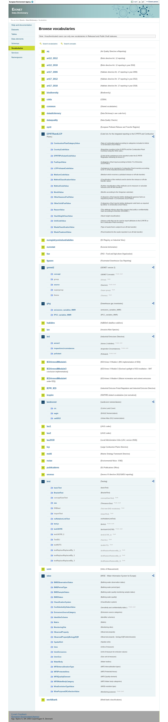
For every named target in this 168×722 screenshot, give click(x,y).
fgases (50, 261)
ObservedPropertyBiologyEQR (66, 637)
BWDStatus (58, 597)
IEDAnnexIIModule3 (56, 369)
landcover (52, 402)
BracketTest (58, 493)
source (56, 285)
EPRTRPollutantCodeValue (65, 156)
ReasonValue (59, 210)
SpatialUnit (58, 642)
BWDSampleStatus (61, 592)
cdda (49, 99)
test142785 (58, 529)
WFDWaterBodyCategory (64, 681)
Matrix (56, 622)
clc (55, 408)
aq (48, 51)
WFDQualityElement (62, 677)
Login (135, 1)
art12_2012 (52, 58)
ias (48, 330)
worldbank (52, 700)
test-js (56, 524)
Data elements (17, 39)
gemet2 (50, 267)
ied (48, 336)
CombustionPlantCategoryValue (67, 143)
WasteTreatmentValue (62, 232)
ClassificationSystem (62, 602)
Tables (14, 34)
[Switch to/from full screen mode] (143, 2)
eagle (56, 413)
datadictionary (54, 113)
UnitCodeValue (60, 221)
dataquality (52, 120)
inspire (50, 395)
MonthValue (59, 192)
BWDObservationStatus (63, 582)
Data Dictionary (31, 20)
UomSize (57, 657)
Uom (56, 647)
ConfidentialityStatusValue (64, 607)
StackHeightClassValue (63, 216)
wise (49, 576)
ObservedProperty (61, 632)
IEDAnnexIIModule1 (56, 362)
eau (55, 503)
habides (51, 323)
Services (15, 53)
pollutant (57, 354)
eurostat (51, 247)
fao (48, 254)
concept (57, 274)
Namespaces (16, 57)
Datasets (15, 30)
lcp (48, 447)
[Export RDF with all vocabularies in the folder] (153, 137)
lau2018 (50, 440)
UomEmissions (60, 652)
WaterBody (58, 662)
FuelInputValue (60, 162)
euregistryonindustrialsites (60, 240)
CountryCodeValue (61, 150)
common (51, 106)
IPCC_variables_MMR (62, 315)
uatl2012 (57, 418)
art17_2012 (52, 79)
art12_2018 (52, 65)
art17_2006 (52, 72)
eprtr (49, 127)
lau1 (49, 426)
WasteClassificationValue (64, 227)
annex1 (57, 343)
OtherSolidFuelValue (62, 203)
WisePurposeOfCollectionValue (66, 691)
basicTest (58, 488)
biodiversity (52, 93)
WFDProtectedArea (61, 672)
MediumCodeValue (61, 175)
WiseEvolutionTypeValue (64, 686)
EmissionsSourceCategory (65, 612)
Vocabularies (17, 48)
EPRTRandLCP (54, 134)
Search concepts (70, 44)
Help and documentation (21, 25)
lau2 (49, 433)
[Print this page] (140, 2)
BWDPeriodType (60, 587)
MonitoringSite (60, 627)
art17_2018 (52, 86)
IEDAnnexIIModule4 (56, 378)
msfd (49, 454)
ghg (49, 303)
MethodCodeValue (61, 186)
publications (53, 467)
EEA (22, 2)
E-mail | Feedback (19, 714)
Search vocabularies (50, 44)
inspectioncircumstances (64, 348)
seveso (50, 474)
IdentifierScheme (61, 617)
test (48, 481)
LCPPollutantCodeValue (63, 168)
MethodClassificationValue (64, 180)
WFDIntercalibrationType (64, 667)
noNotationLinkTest (62, 519)
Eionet (22, 20)
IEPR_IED (51, 388)
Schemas (15, 43)
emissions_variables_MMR (65, 310)
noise (49, 461)
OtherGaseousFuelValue (64, 197)
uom (49, 569)
